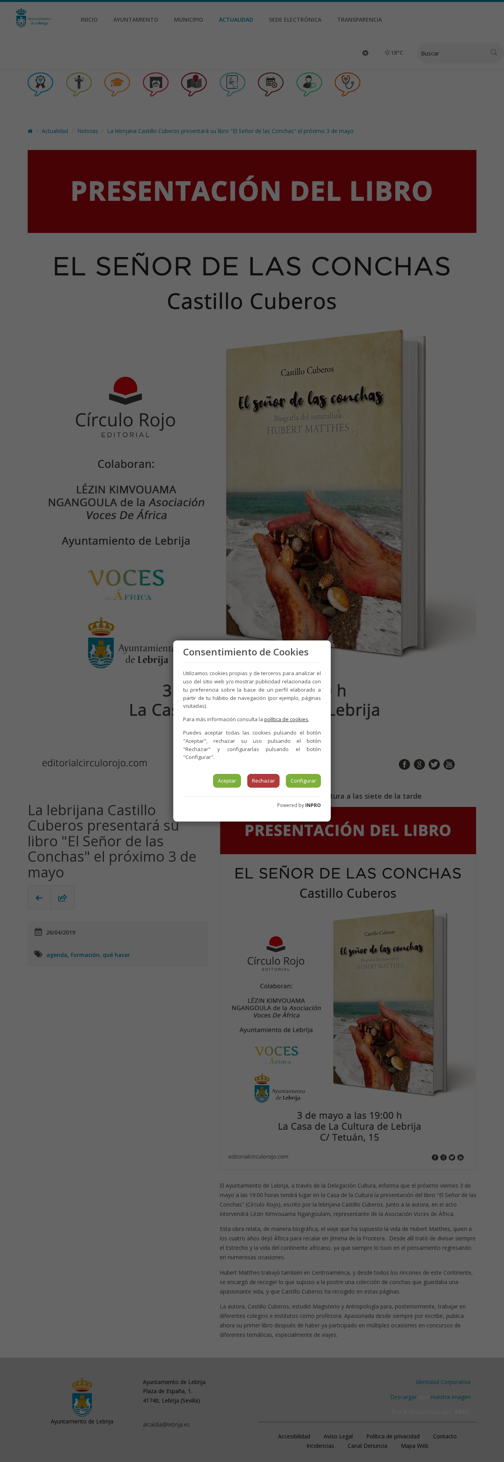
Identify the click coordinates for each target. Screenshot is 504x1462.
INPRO (313, 805)
